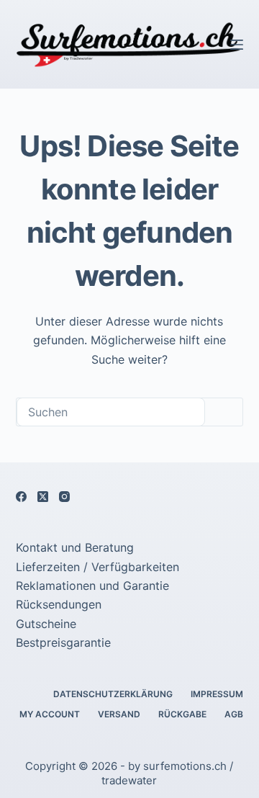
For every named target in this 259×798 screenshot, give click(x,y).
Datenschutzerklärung (113, 694)
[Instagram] (64, 496)
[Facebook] (21, 496)
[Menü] (236, 44)
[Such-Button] (223, 412)
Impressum (217, 694)
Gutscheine (46, 624)
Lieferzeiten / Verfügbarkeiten (97, 567)
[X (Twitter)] (42, 496)
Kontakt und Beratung (75, 547)
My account (49, 714)
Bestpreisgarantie (63, 642)
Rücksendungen (58, 604)
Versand (119, 714)
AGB (233, 714)
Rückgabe (182, 714)
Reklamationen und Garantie (92, 585)
